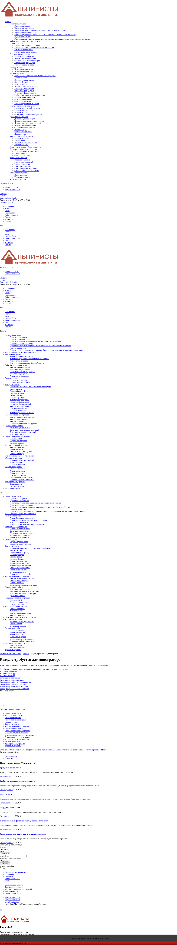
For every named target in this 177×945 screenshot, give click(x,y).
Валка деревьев (20, 175)
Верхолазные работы (18, 158)
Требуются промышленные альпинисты (17, 781)
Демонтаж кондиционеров (25, 58)
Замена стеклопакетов (23, 50)
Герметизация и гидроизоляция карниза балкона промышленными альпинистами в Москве (52, 39)
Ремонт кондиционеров (24, 65)
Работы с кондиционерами (21, 54)
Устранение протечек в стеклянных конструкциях (35, 76)
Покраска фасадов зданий (25, 86)
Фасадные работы (17, 73)
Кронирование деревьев (20, 173)
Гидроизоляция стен (22, 37)
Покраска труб (20, 130)
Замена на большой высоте (25, 52)
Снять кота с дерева (22, 166)
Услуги (8, 22)
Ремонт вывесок (21, 140)
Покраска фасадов (17, 398)
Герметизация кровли (23, 26)
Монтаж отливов (21, 112)
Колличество (5, 858)
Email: (10, 198)
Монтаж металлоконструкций (22, 106)
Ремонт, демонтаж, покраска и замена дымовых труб (23, 834)
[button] (6, 183)
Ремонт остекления (17, 43)
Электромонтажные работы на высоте (25, 147)
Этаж (2, 856)
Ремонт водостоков (22, 164)
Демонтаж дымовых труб (24, 119)
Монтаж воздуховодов (23, 110)
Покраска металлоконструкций (22, 127)
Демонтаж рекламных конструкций (29, 121)
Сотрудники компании (10, 807)
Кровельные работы (18, 179)
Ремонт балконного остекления (27, 45)
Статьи (8, 217)
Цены (7, 211)
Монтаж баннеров (21, 138)
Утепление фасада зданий (25, 93)
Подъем (3, 847)
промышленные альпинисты (54, 750)
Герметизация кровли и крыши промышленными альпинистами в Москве (44, 35)
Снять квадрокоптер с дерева (26, 168)
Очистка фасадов (21, 82)
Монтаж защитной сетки (24, 97)
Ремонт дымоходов (17, 471)
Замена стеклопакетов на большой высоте (27, 363)
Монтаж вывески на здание (25, 143)
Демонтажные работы (19, 117)
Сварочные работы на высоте (26, 171)
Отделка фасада (20, 84)
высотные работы (92, 750)
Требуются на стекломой (10, 768)
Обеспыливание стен (23, 99)
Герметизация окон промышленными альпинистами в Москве (40, 30)
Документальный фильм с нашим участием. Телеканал (24, 821)
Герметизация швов (18, 24)
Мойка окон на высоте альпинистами (25, 41)
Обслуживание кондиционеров (27, 60)
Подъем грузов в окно (23, 69)
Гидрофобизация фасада (24, 80)
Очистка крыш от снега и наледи (23, 149)
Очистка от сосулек (22, 155)
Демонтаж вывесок (17, 434)
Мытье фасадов (20, 78)
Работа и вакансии (12, 215)
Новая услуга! (6, 794)
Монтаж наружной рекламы (21, 136)
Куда (2, 851)
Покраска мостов (21, 134)
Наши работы (10, 213)
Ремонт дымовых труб (23, 162)
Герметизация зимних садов (25, 32)
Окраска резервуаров (23, 132)
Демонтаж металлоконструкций (27, 123)
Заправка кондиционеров (24, 63)
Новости (26, 654)
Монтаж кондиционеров (24, 56)
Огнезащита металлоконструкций (28, 114)
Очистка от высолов (22, 102)
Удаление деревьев (22, 177)
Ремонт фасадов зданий (24, 89)
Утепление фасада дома (24, 91)
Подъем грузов (16, 67)
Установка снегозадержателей (26, 151)
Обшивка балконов (22, 160)
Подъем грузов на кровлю (25, 71)
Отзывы (8, 221)
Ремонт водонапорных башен (26, 104)
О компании (10, 206)
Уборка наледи (20, 153)
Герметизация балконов (24, 28)
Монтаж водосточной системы (27, 108)
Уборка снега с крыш (13, 458)
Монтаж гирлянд (21, 145)
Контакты (9, 219)
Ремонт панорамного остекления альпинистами (34, 48)
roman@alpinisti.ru (104, 665)
